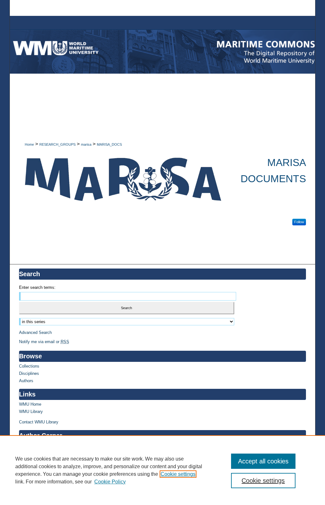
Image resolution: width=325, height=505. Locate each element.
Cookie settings (178, 474)
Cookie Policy (110, 481)
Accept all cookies (263, 461)
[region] (162, 470)
